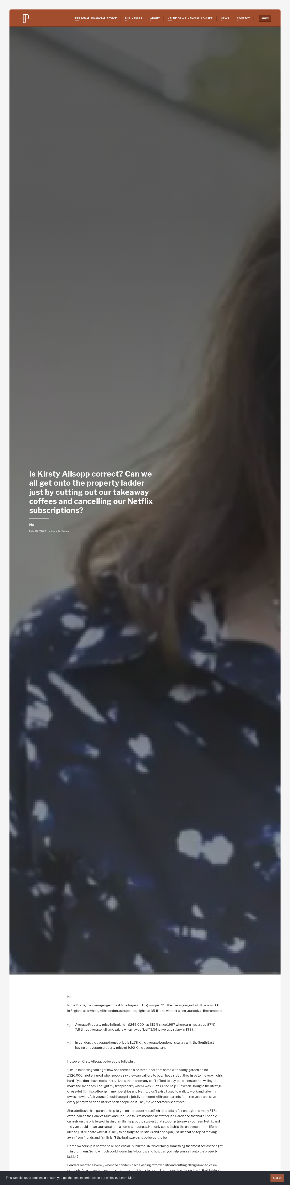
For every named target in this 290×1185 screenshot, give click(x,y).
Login (264, 18)
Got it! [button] (277, 1177)
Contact (243, 18)
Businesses (133, 18)
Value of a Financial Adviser (190, 18)
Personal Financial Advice (96, 18)
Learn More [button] (127, 1177)
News (225, 18)
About (155, 18)
